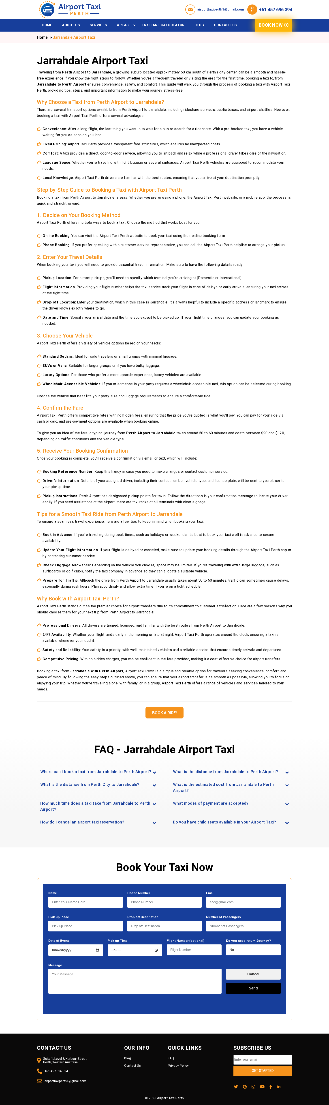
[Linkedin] (278, 1087)
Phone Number (138, 893)
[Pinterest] (245, 1087)
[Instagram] (253, 1087)
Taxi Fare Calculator (163, 25)
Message (55, 965)
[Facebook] (270, 1087)
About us (71, 25)
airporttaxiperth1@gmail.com (220, 9)
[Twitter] (236, 1087)
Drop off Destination (142, 917)
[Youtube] (262, 1087)
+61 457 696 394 (275, 9)
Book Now (271, 25)
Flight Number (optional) (185, 940)
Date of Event (58, 940)
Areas (123, 25)
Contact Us (225, 25)
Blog (199, 25)
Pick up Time (117, 940)
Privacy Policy (178, 1065)
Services (98, 25)
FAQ (171, 1058)
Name (52, 893)
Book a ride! (164, 712)
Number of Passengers (223, 917)
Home (47, 25)
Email (210, 893)
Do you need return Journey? (248, 940)
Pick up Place (58, 917)
